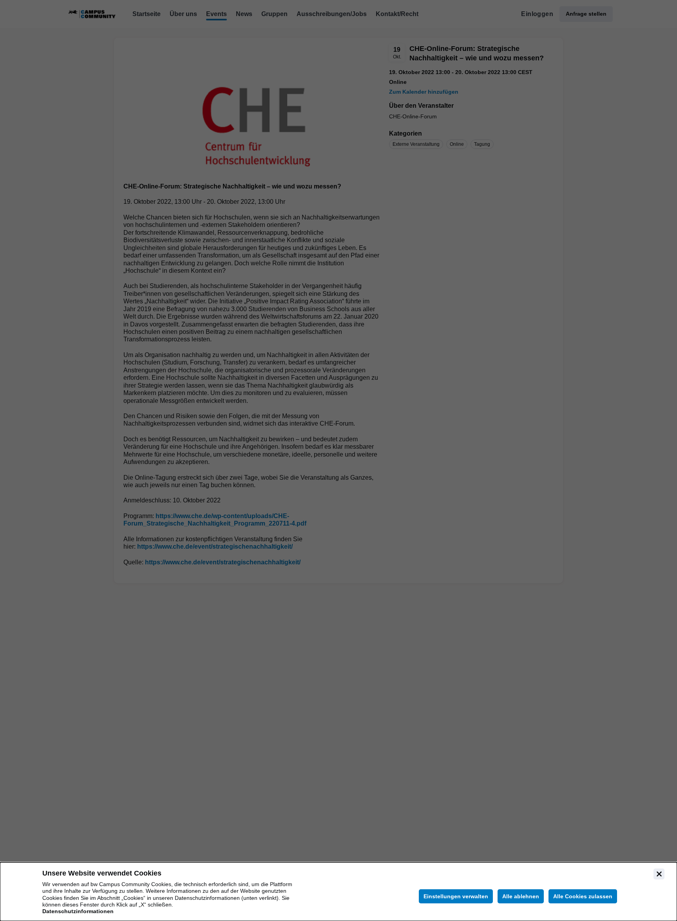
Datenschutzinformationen (78, 911)
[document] (338, 891)
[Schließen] (658, 873)
